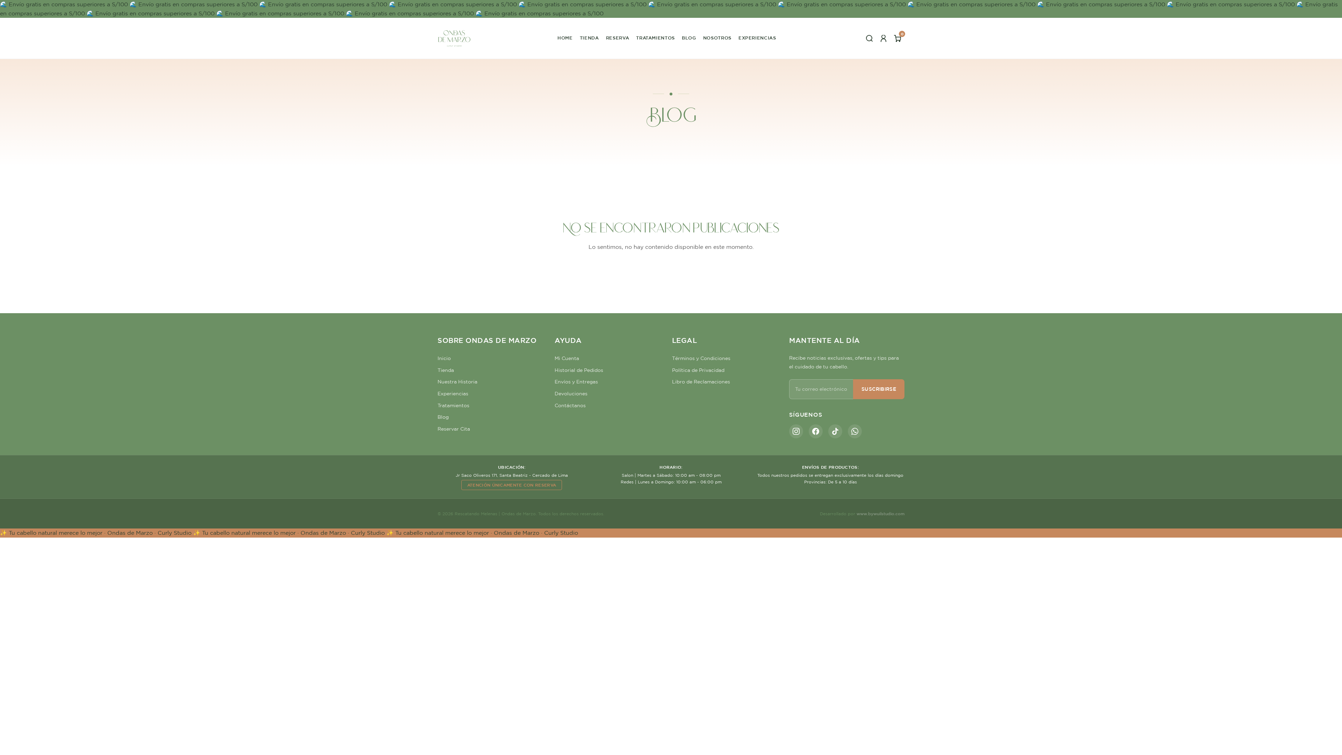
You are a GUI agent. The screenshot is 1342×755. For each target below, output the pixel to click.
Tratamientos (655, 38)
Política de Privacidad (698, 370)
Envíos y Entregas (576, 381)
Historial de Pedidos (579, 370)
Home (565, 38)
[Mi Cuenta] (883, 38)
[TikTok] (835, 431)
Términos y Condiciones (701, 358)
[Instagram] (796, 431)
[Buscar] (869, 38)
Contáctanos (570, 405)
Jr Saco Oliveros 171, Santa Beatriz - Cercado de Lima (512, 475)
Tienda (589, 38)
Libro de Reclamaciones (701, 381)
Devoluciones (571, 393)
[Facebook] (816, 431)
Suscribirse (878, 389)
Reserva (617, 38)
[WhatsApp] (855, 431)
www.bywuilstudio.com (880, 513)
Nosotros (717, 38)
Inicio (444, 358)
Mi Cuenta (567, 358)
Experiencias (757, 38)
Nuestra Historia (457, 381)
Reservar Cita (454, 429)
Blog (689, 38)
